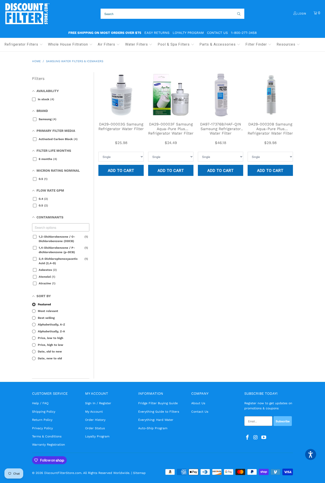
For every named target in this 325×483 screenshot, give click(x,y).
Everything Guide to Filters (158, 411)
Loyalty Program (188, 33)
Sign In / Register (98, 403)
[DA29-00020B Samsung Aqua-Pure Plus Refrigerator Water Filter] (270, 94)
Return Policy (42, 419)
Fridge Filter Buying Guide (158, 403)
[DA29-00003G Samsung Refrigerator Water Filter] (121, 94)
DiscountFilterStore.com (62, 473)
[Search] (238, 14)
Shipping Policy (43, 411)
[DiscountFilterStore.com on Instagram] (255, 438)
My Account (94, 411)
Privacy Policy (42, 428)
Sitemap (139, 473)
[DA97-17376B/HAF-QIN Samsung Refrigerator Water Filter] (220, 94)
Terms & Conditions (46, 436)
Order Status (95, 428)
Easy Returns (157, 33)
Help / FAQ (40, 403)
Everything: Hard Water (155, 419)
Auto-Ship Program (152, 428)
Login (301, 13)
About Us (198, 403)
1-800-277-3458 (244, 33)
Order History (95, 419)
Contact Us (217, 33)
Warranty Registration (48, 444)
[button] (23, 45)
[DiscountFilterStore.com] (27, 13)
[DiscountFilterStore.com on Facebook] (247, 438)
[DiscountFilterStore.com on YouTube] (263, 438)
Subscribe (283, 421)
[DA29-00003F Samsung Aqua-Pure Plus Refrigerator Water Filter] (170, 94)
